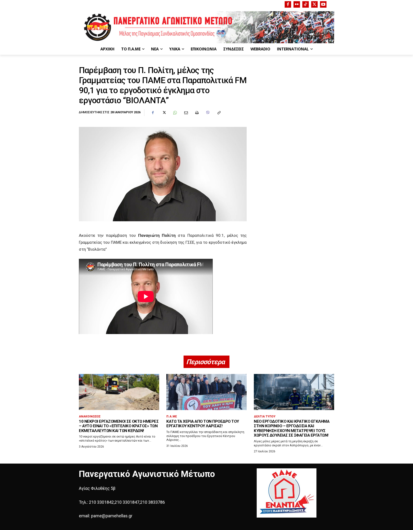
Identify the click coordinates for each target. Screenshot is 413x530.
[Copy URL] (218, 113)
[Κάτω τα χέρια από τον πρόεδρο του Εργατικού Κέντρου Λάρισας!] (206, 392)
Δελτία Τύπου (265, 416)
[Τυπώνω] (196, 113)
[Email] (185, 113)
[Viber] (207, 113)
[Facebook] (288, 4)
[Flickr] (296, 4)
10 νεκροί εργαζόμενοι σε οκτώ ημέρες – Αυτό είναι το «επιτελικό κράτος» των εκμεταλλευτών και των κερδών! (118, 426)
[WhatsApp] (174, 113)
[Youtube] (323, 4)
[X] (314, 4)
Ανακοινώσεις (90, 416)
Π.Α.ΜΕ (171, 416)
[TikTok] (305, 4)
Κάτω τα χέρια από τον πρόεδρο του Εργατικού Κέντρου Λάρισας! (202, 423)
